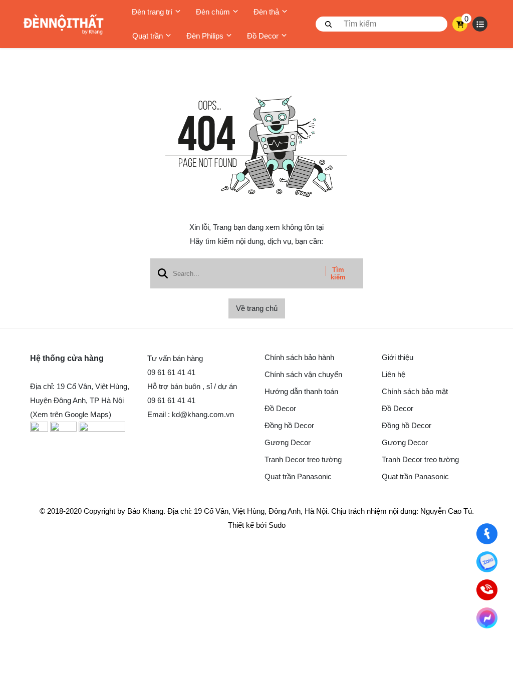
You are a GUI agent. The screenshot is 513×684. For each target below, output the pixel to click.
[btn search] (329, 24)
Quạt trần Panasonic (298, 476)
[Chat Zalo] (487, 562)
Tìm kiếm (338, 273)
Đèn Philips (204, 36)
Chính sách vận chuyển (303, 374)
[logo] (64, 24)
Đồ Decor (263, 36)
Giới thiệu (397, 357)
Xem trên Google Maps (71, 414)
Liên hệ (393, 374)
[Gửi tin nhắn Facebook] (487, 618)
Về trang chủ (257, 308)
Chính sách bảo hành (299, 357)
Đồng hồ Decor (289, 425)
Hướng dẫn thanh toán (301, 391)
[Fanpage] (487, 534)
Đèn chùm (213, 12)
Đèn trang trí (152, 12)
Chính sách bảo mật (415, 391)
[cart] (460, 24)
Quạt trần (147, 36)
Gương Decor (288, 442)
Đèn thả (266, 12)
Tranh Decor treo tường (303, 459)
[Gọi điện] (487, 590)
